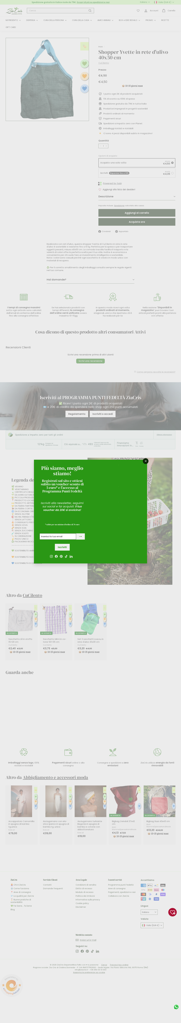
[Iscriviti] (80, 536)
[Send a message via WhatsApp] (176, 1007)
